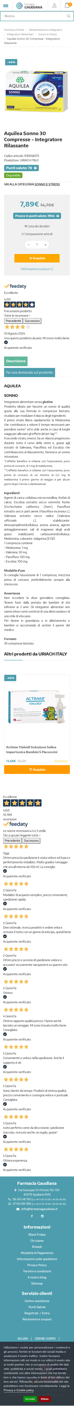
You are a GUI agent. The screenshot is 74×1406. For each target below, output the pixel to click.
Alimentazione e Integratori (45, 29)
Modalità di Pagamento (37, 1253)
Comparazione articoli (38, 234)
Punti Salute (37, 1307)
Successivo (32, 321)
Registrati (31, 1313)
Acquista (38, 258)
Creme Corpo (45, 1338)
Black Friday (37, 1234)
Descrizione (15, 361)
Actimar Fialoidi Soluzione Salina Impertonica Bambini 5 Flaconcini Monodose (31, 752)
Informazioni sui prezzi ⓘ (37, 269)
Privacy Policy (37, 1265)
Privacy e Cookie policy (19, 1390)
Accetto (30, 1399)
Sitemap (37, 1283)
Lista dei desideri (38, 226)
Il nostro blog (37, 1277)
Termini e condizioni (37, 1271)
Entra (46, 1313)
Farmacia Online (14, 29)
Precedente (13, 321)
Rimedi (37, 1246)
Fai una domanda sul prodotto (29, 372)
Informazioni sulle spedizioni (37, 1259)
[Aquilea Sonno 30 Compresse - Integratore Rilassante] (37, 91)
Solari (22, 1338)
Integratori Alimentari (20, 34)
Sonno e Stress (47, 34)
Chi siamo (37, 1240)
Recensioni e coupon (37, 1319)
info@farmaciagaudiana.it (39, 1209)
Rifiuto (45, 1399)
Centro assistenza (37, 1301)
